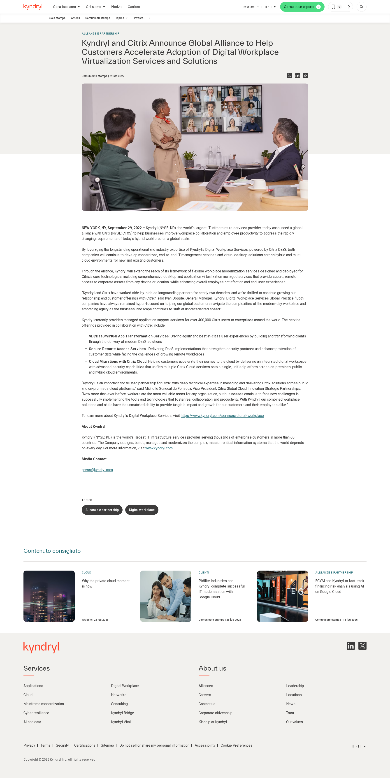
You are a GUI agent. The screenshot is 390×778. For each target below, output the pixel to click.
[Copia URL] (305, 75)
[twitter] (362, 646)
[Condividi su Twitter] (289, 75)
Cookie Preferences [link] (237, 745)
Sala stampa (57, 18)
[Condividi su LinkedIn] (297, 75)
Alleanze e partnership (100, 33)
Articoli (75, 18)
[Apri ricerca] (362, 7)
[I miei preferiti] (349, 7)
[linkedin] (351, 646)
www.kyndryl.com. (159, 448)
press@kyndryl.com (97, 470)
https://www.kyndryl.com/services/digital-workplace (222, 415)
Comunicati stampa (97, 18)
